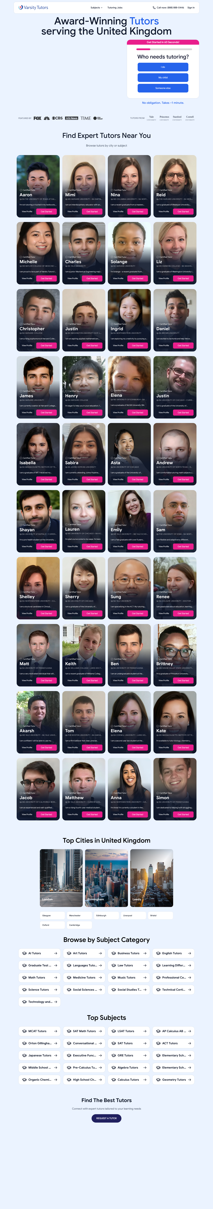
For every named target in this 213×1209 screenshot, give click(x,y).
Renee (163, 597)
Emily (116, 529)
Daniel (163, 329)
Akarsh (27, 730)
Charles (73, 262)
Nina (115, 194)
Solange (119, 262)
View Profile (27, 211)
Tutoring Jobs (115, 7)
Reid (161, 194)
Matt (24, 664)
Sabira (71, 463)
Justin (71, 329)
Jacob (26, 798)
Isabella (28, 463)
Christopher (32, 329)
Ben (115, 664)
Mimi (70, 194)
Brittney (164, 664)
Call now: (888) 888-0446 (170, 7)
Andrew (164, 463)
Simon (162, 798)
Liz (159, 262)
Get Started (46, 211)
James (26, 396)
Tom (69, 730)
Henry (71, 396)
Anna (116, 798)
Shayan (27, 529)
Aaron (26, 194)
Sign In (191, 7)
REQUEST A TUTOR (106, 1118)
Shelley (27, 597)
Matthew (74, 798)
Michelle (28, 262)
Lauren (72, 529)
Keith (70, 664)
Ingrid (117, 329)
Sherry (72, 597)
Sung (116, 597)
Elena (116, 395)
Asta (115, 463)
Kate (161, 730)
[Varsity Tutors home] (33, 7)
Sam (160, 529)
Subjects (95, 7)
